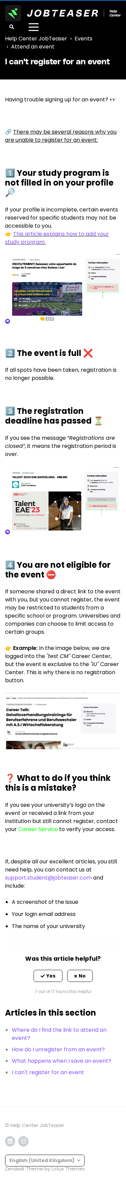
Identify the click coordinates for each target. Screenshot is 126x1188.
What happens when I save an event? (61, 1061)
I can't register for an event (48, 1072)
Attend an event (32, 47)
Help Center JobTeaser (36, 38)
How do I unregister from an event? (58, 1049)
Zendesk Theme (24, 1168)
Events (83, 38)
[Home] (63, 13)
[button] (48, 976)
